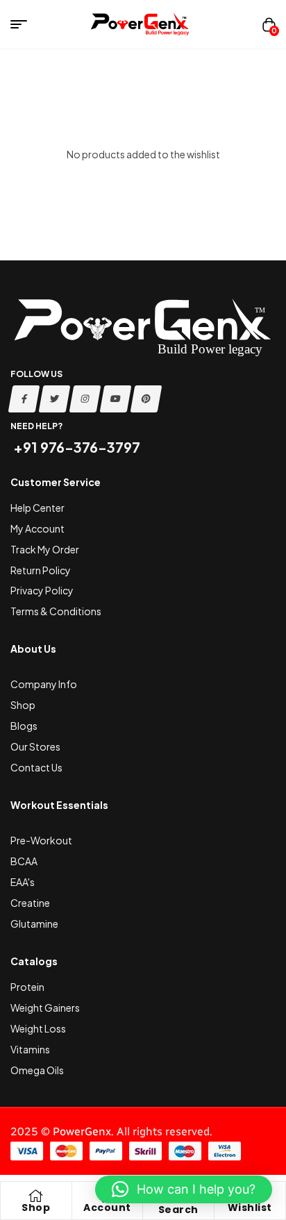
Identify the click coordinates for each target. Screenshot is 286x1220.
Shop (36, 1207)
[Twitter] (55, 398)
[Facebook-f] (24, 398)
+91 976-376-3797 (75, 447)
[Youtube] (116, 398)
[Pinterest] (146, 398)
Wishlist (250, 1207)
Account (107, 1207)
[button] (183, 1189)
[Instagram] (85, 398)
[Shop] (36, 1196)
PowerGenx (82, 1131)
